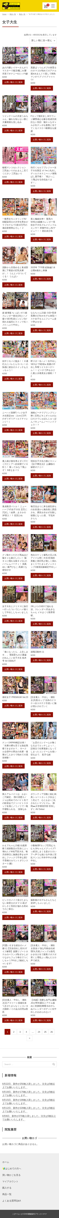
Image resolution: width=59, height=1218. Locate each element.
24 (39, 1032)
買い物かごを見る (11, 1175)
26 (51, 1032)
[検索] (54, 1064)
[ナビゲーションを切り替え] (53, 5)
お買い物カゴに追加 (13, 82)
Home (4, 14)
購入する (6, 1188)
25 (45, 1032)
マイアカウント (10, 1181)
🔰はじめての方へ (11, 1168)
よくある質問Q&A (11, 1200)
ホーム (5, 1162)
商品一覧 (13, 14)
